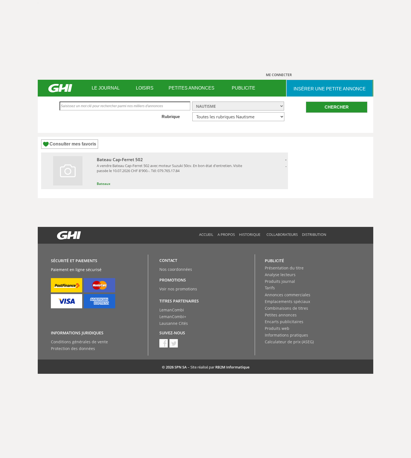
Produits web (277, 328)
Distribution (314, 234)
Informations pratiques (286, 335)
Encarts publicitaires (284, 321)
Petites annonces (281, 315)
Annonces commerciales (287, 294)
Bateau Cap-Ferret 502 (120, 159)
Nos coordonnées (175, 269)
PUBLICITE (243, 88)
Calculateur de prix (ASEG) (289, 341)
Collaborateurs (282, 234)
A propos (226, 234)
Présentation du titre (284, 268)
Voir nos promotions (178, 289)
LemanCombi (171, 310)
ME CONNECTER (279, 74)
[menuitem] (105, 88)
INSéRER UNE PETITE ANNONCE (330, 88)
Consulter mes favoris (72, 144)
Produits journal (280, 281)
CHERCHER (337, 107)
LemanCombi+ (172, 316)
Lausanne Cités (173, 323)
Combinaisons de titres (286, 308)
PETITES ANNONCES (191, 88)
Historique (249, 234)
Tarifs (270, 287)
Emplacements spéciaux (287, 301)
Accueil (206, 234)
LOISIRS (144, 88)
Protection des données (73, 348)
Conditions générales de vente (79, 341)
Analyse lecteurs (280, 274)
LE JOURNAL (106, 88)
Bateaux (103, 183)
